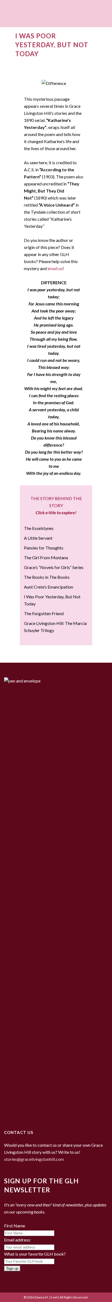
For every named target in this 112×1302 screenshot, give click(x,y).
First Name (14, 1225)
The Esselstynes (39, 528)
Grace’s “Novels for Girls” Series (53, 567)
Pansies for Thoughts (43, 547)
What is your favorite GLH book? (35, 1253)
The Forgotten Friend (44, 613)
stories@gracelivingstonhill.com (34, 1159)
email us (55, 268)
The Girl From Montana (46, 557)
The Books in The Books (47, 577)
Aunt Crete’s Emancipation (48, 586)
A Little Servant (38, 538)
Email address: (17, 1239)
